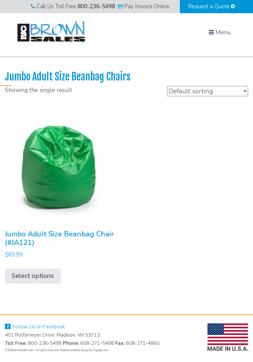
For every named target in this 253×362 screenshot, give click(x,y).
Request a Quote (209, 6)
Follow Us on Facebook (38, 326)
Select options (33, 275)
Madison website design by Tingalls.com (84, 350)
